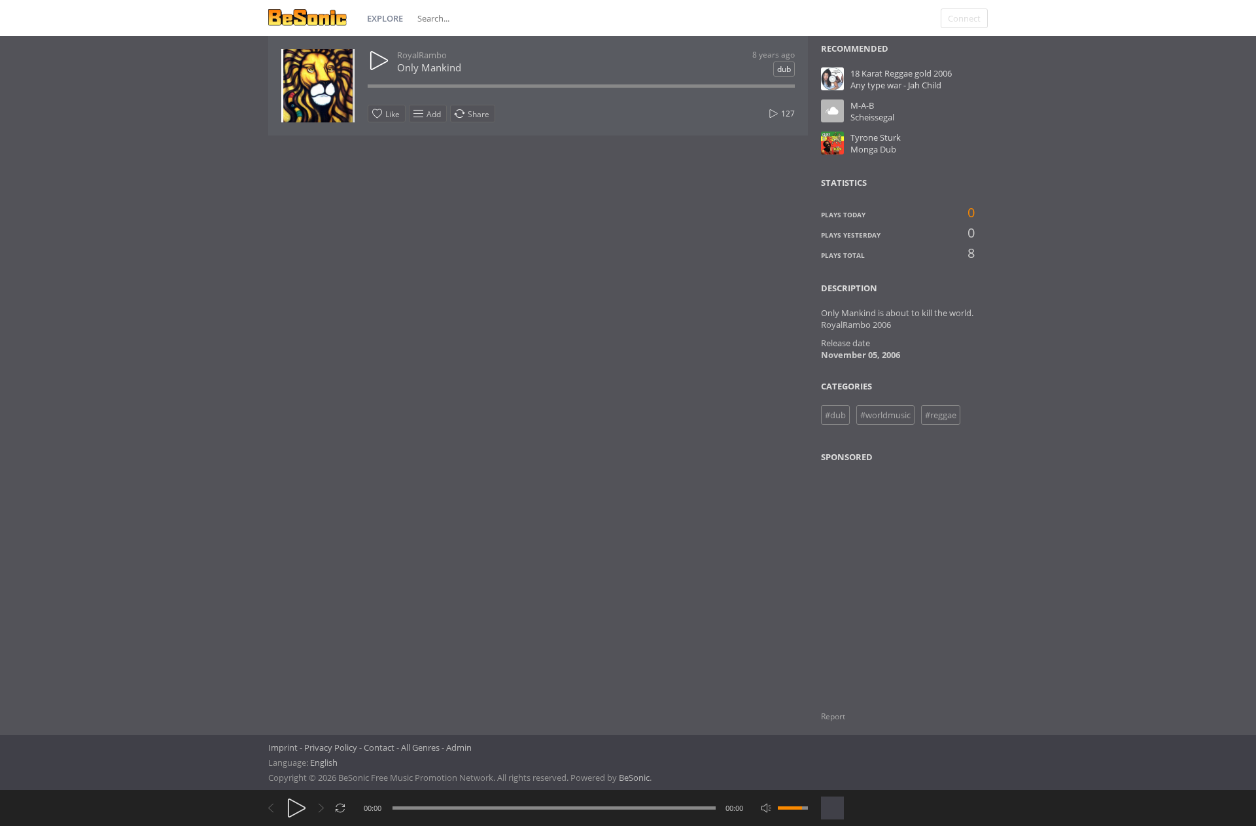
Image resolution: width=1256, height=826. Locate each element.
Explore (385, 18)
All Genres (420, 747)
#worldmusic (885, 415)
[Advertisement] (884, 578)
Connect (964, 18)
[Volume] (793, 808)
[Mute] (766, 808)
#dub (835, 415)
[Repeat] (340, 808)
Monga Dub (873, 149)
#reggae (940, 415)
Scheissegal (872, 117)
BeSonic (634, 777)
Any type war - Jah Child (895, 85)
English (324, 762)
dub (784, 69)
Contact (379, 747)
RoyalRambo (422, 55)
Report (833, 716)
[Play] (296, 808)
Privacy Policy (330, 747)
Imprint (283, 747)
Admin (459, 747)
